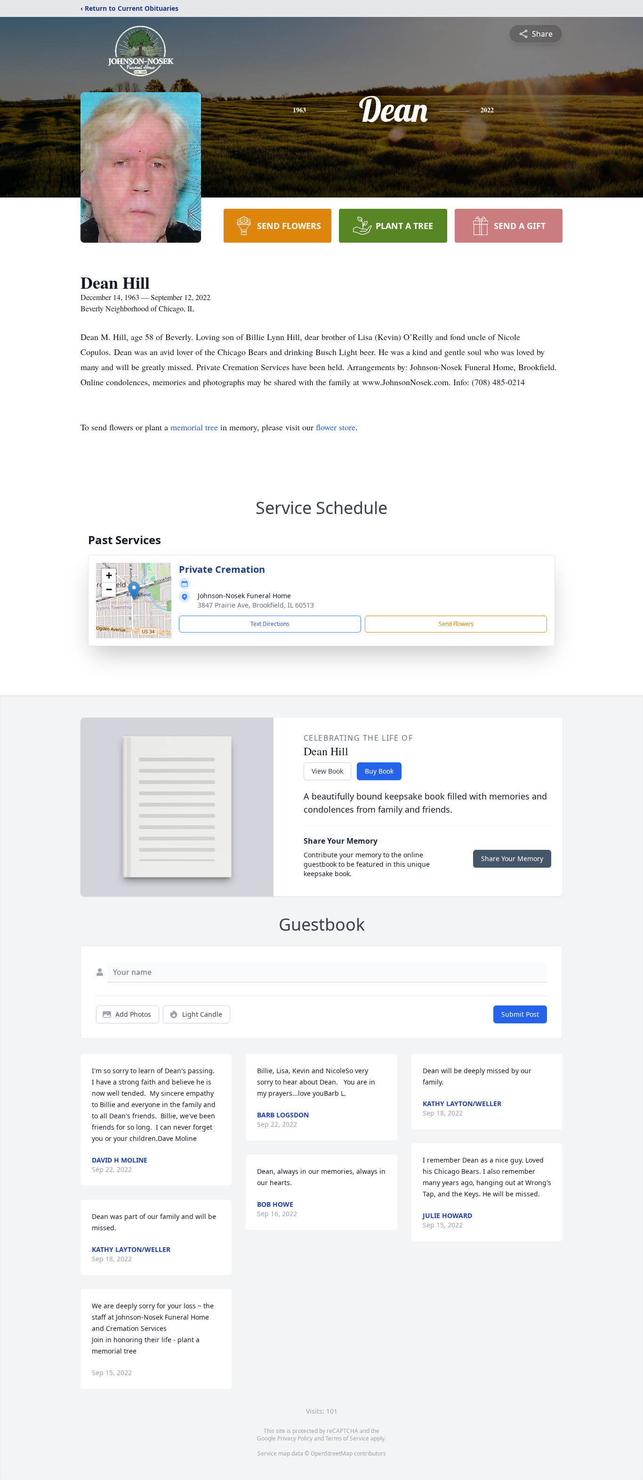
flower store (335, 427)
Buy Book (379, 771)
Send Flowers (456, 624)
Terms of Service (347, 1438)
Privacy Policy (295, 1438)
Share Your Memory (512, 858)
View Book (327, 771)
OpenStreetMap (332, 1453)
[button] (134, 591)
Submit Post (520, 1014)
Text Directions (269, 624)
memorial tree (194, 427)
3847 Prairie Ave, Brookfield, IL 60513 (256, 605)
